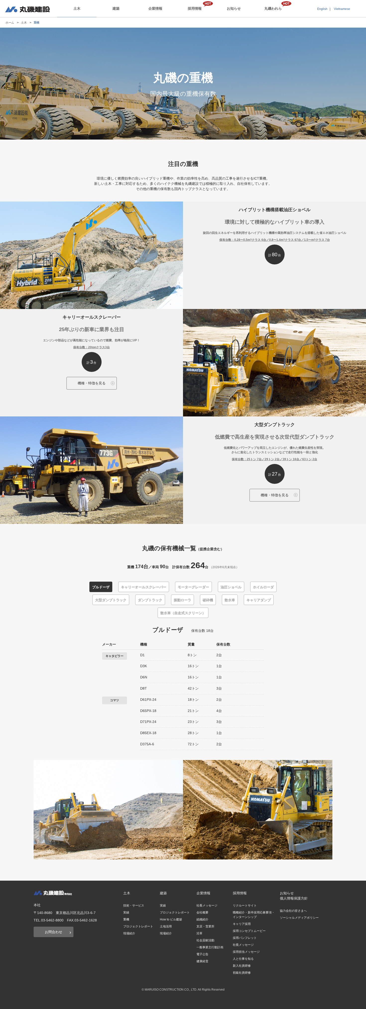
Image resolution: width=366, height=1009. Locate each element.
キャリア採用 (242, 924)
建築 (116, 8)
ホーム (9, 22)
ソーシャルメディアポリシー (299, 917)
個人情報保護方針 (294, 898)
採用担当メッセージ (246, 952)
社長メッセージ (206, 905)
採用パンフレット (245, 938)
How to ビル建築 (171, 919)
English (322, 9)
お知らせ (234, 8)
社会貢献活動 (205, 940)
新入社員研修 (242, 965)
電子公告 (202, 954)
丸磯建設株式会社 (27, 9)
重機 (126, 919)
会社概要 (202, 912)
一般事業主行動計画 (209, 947)
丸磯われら (273, 8)
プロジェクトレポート (138, 926)
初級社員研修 (242, 972)
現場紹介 (129, 933)
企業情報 (155, 8)
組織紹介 (202, 919)
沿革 (199, 933)
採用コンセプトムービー (249, 931)
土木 (76, 8)
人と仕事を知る (243, 958)
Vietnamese (342, 9)
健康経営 (202, 961)
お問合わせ (53, 932)
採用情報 (195, 8)
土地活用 (166, 926)
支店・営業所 (205, 926)
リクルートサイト (245, 905)
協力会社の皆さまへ (293, 910)
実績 (126, 912)
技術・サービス (133, 905)
